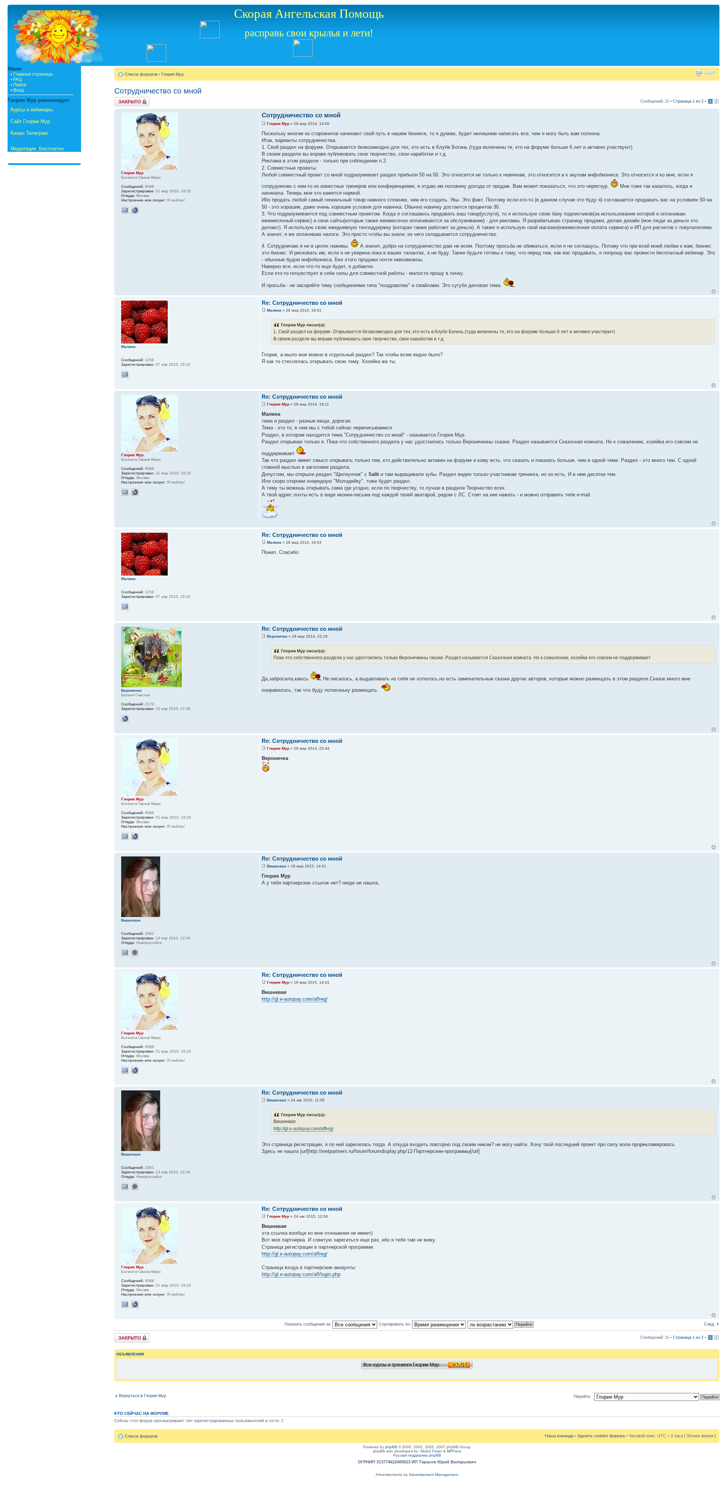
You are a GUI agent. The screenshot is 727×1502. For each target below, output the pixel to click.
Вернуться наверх (713, 291)
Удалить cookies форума (601, 1435)
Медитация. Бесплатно (37, 148)
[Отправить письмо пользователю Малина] (125, 374)
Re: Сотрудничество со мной (302, 302)
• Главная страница (32, 74)
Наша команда (559, 1435)
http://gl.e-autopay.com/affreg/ (295, 999)
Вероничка (277, 636)
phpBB (391, 1447)
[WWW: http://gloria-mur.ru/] (135, 210)
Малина (274, 310)
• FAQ (16, 79)
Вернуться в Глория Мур (142, 1395)
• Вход (17, 90)
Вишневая (276, 866)
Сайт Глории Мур (30, 121)
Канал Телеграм (29, 133)
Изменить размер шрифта (710, 72)
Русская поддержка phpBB (417, 1455)
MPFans (454, 1451)
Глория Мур (172, 74)
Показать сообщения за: (308, 1324)
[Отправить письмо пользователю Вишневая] (125, 952)
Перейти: (582, 1396)
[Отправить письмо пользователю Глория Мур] (125, 210)
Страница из (688, 101)
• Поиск (18, 84)
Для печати (698, 72)
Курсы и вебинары (32, 109)
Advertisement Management (433, 1474)
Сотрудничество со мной (157, 91)
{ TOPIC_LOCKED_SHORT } (132, 101)
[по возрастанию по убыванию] (501, 1324)
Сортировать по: (395, 1324)
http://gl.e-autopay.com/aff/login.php (301, 1274)
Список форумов (141, 74)
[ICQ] (135, 952)
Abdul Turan (431, 1451)
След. (709, 1324)
